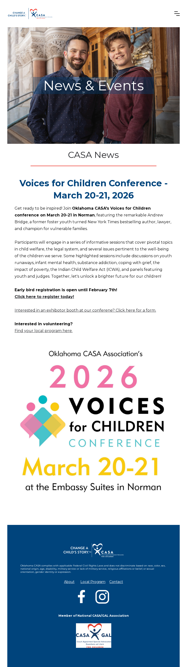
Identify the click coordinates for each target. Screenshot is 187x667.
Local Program (92, 582)
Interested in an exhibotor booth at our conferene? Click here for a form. (85, 310)
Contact (116, 582)
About (69, 582)
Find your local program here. (44, 330)
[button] (177, 13)
